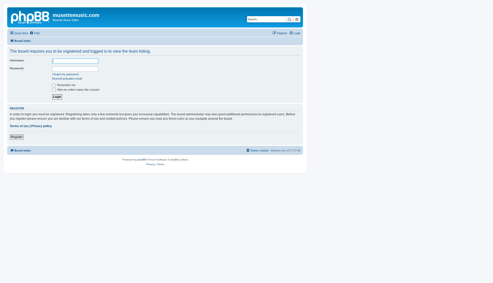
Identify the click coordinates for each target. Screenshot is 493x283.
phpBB (141, 159)
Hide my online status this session (77, 89)
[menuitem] (35, 33)
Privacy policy (41, 126)
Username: (17, 60)
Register (17, 137)
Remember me (65, 85)
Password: (17, 68)
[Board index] (30, 16)
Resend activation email (67, 78)
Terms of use (19, 126)
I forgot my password (65, 74)
